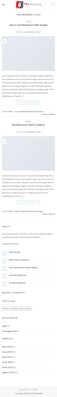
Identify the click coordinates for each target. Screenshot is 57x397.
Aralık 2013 (7, 367)
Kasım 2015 (7, 352)
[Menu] (3, 4)
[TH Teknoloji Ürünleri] (28, 5)
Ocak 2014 (7, 362)
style (35, 111)
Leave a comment (48, 114)
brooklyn (23, 111)
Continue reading (28, 102)
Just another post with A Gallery (23, 267)
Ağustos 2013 (8, 372)
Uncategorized (9, 331)
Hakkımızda (24, 390)
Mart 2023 (7, 346)
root (38, 32)
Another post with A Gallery (28, 124)
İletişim (34, 390)
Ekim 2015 (7, 357)
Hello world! (14, 252)
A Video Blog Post (17, 282)
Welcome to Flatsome (19, 259)
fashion (30, 111)
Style (28, 21)
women (40, 111)
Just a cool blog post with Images (28, 24)
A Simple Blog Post (17, 275)
